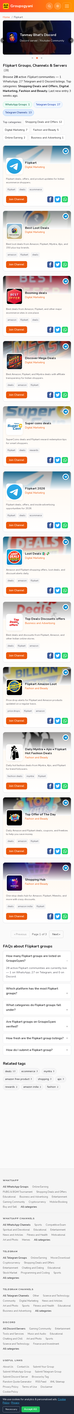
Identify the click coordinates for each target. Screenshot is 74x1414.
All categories (29, 1207)
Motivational (58, 1235)
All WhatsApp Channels (17, 1225)
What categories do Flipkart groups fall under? (33, 1007)
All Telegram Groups (15, 1258)
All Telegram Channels (16, 1295)
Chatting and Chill (13, 1338)
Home (6, 17)
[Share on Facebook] (50, 199)
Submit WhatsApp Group (17, 1372)
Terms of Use (29, 1387)
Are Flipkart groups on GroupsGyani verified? (31, 1024)
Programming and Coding (35, 1273)
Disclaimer (47, 1387)
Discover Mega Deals (40, 358)
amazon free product (18, 1079)
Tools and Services (13, 1334)
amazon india (25, 906)
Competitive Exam (56, 1225)
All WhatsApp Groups (15, 1187)
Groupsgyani (21, 6)
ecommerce (36, 189)
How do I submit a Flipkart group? (29, 1050)
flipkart (11, 189)
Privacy (15, 1403)
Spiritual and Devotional (16, 1230)
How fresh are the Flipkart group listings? (35, 1038)
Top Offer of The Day (40, 815)
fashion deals (15, 776)
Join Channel (16, 199)
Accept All (30, 1409)
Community (9, 1301)
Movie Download (60, 1258)
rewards (34, 450)
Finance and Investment (46, 1344)
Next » (56, 934)
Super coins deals (38, 423)
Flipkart (31, 163)
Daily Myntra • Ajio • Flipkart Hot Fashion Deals (45, 751)
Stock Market (10, 1273)
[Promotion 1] (32, 58)
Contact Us (23, 1367)
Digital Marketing (16, 130)
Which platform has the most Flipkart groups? (32, 991)
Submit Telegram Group (48, 1372)
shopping (44, 1079)
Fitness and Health (37, 1235)
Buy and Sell (10, 1207)
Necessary (11, 1409)
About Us (8, 1367)
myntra (30, 776)
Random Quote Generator (17, 1381)
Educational (9, 1197)
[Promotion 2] (37, 58)
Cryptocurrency (37, 1202)
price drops (14, 710)
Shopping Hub (35, 880)
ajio (60, 1079)
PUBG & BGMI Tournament (17, 1192)
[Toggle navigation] (67, 6)
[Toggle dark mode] (57, 6)
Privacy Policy (10, 1387)
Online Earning (15, 137)
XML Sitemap (57, 1381)
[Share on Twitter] (58, 199)
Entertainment (59, 1197)
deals (22, 189)
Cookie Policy (10, 1392)
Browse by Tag (40, 1377)
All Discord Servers (14, 1329)
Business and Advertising (47, 137)
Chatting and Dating (33, 1268)
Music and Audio (37, 1334)
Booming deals (36, 293)
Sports (38, 1225)
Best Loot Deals (37, 228)
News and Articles (13, 1235)
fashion (52, 1087)
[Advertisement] (37, 1129)
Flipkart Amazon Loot (41, 684)
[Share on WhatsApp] (65, 199)
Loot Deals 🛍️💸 (37, 554)
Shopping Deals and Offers (43, 122)
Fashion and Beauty (46, 130)
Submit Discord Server (15, 1377)
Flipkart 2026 (35, 489)
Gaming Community (14, 1202)
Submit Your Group (43, 1367)
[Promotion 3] (41, 58)
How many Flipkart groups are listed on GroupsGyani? (33, 958)
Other (36, 1295)
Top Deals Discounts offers (45, 619)
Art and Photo (10, 1240)
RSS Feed (40, 1381)
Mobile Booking (58, 1202)
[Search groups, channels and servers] (49, 6)
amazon (12, 254)
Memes (26, 1240)
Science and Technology (56, 1295)
